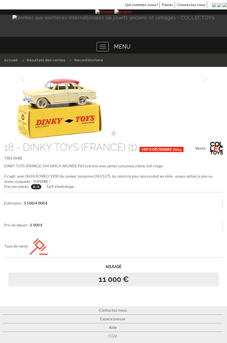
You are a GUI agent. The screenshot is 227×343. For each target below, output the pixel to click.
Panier (167, 4)
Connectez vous (191, 4)
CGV (113, 336)
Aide (113, 327)
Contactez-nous (113, 310)
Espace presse (112, 318)
